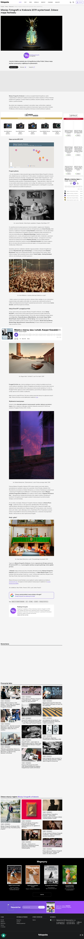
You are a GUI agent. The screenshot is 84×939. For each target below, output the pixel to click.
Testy (25, 2)
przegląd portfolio (44, 601)
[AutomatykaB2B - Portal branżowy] (43, 935)
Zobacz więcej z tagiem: (20, 797)
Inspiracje (36, 2)
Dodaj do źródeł (13, 67)
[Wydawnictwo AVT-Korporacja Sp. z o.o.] (52, 922)
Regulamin (19, 920)
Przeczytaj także (6, 683)
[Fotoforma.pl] (31, 115)
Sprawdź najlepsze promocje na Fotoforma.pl (31, 118)
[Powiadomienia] (3, 935)
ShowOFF (36, 601)
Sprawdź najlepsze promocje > (73, 118)
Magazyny (57, 2)
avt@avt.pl (79, 922)
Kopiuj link (31, 67)
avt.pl (78, 923)
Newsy (20, 2)
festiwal (31, 601)
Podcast (80, 2)
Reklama (2, 921)
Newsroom (3, 923)
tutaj (37, 397)
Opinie (30, 2)
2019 (27, 601)
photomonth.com (13, 581)
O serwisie (3, 926)
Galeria (34, 920)
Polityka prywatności (21, 923)
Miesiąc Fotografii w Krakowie (18, 601)
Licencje (18, 921)
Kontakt (2, 920)
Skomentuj (22, 67)
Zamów (42, 894)
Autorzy (2, 925)
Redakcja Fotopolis (34, 55)
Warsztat (43, 2)
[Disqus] (31, 663)
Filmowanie (50, 2)
